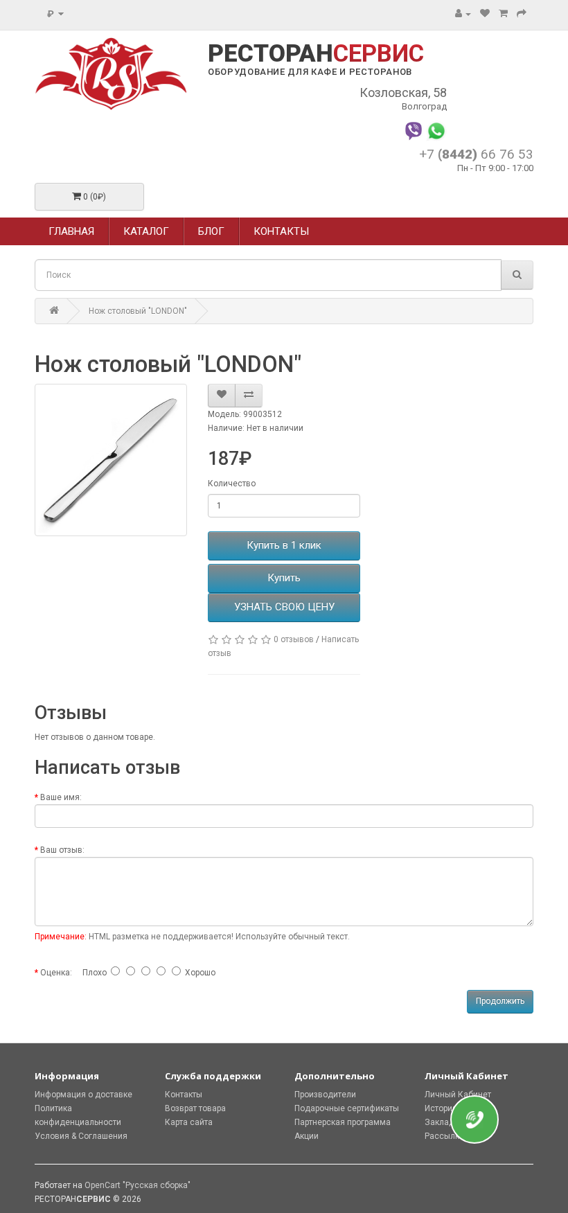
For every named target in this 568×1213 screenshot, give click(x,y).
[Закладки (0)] (485, 14)
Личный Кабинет (458, 1094)
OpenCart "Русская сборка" (137, 1185)
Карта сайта (189, 1122)
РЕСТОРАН (316, 54)
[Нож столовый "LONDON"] (111, 460)
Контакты (183, 1094)
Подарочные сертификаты (346, 1108)
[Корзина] (503, 14)
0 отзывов (294, 639)
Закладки (444, 1122)
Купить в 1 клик (284, 545)
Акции (306, 1136)
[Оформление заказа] (521, 14)
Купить (284, 578)
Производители (325, 1094)
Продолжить (500, 1001)
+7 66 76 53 (476, 154)
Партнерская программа (342, 1122)
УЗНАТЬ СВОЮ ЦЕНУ (284, 607)
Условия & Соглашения (81, 1136)
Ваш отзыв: (62, 850)
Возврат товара (195, 1108)
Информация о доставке (83, 1094)
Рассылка (444, 1136)
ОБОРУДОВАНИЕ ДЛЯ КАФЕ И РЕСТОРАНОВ (310, 72)
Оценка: (56, 972)
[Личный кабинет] (463, 14)
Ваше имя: (61, 797)
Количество (232, 483)
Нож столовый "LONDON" (138, 311)
